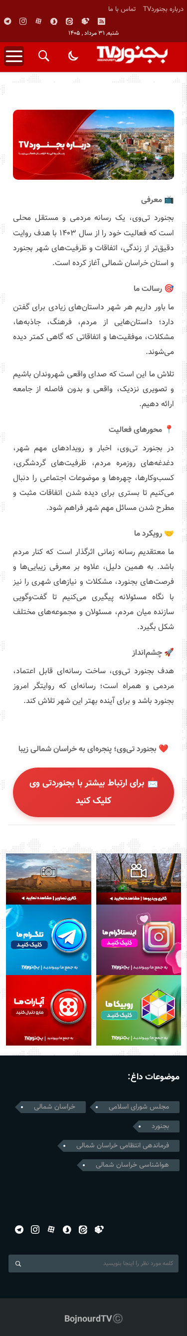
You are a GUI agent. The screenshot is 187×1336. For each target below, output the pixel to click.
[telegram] (7, 21)
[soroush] (53, 21)
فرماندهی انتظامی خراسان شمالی (122, 1145)
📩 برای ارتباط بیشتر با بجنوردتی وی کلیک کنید (93, 792)
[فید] (101, 21)
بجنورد (160, 1126)
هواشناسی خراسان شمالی (132, 1165)
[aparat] (38, 21)
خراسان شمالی (54, 1107)
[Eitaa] (69, 21)
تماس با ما (122, 9)
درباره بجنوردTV (163, 9)
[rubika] (85, 21)
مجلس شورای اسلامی (139, 1107)
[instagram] (22, 21)
